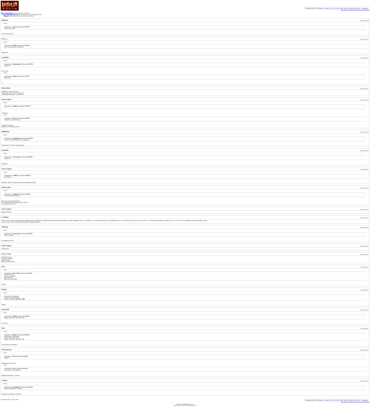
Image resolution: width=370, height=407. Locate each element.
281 (340, 8)
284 (347, 8)
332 (356, 8)
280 (337, 8)
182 (325, 8)
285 (349, 8)
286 (352, 8)
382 (359, 8)
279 (335, 8)
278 (332, 8)
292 (354, 8)
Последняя (365, 8)
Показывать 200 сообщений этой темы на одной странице (355, 10)
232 (328, 8)
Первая (320, 8)
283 (344, 8)
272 (330, 8)
